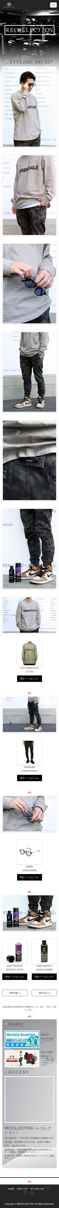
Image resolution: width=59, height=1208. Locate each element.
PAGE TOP (22, 1189)
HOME (11, 1189)
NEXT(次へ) (44, 993)
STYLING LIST (37, 1189)
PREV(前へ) (14, 993)
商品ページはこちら (29, 678)
